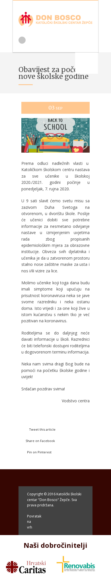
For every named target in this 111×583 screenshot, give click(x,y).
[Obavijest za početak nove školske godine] (55, 158)
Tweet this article (42, 429)
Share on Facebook (40, 441)
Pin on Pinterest (39, 452)
